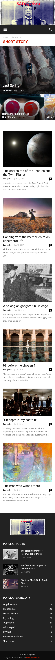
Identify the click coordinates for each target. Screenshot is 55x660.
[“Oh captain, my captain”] (27, 402)
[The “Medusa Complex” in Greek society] (10, 569)
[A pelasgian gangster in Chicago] (27, 283)
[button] (50, 29)
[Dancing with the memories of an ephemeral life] (27, 215)
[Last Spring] (27, 70)
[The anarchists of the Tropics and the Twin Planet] (27, 149)
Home (5, 37)
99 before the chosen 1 (19, 365)
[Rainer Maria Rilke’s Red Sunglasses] (22, 110)
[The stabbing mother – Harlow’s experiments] (10, 554)
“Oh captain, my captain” (20, 420)
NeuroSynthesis (33, 657)
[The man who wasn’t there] (27, 462)
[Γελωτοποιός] (27, 12)
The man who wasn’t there (21, 486)
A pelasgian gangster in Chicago (25, 306)
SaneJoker (7, 90)
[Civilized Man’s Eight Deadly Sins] (10, 584)
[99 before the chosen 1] (27, 345)
